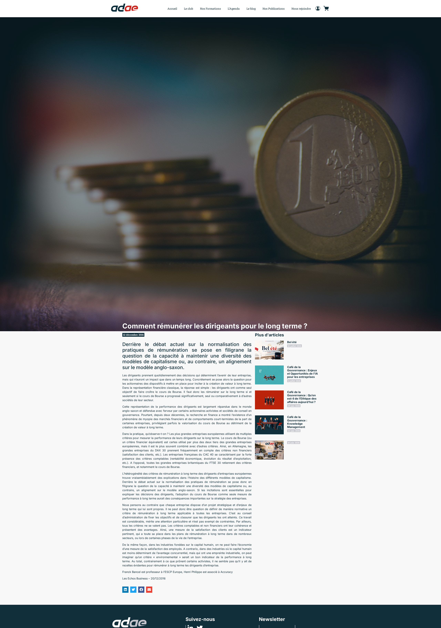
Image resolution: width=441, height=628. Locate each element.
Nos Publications (274, 8)
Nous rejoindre (301, 8)
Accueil (172, 8)
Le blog (251, 8)
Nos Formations (210, 8)
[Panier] (326, 8)
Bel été (292, 342)
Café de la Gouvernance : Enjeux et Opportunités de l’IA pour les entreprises (302, 372)
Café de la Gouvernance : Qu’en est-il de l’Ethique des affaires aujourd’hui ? (301, 397)
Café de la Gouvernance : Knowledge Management (297, 422)
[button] (125, 590)
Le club (188, 8)
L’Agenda (234, 8)
